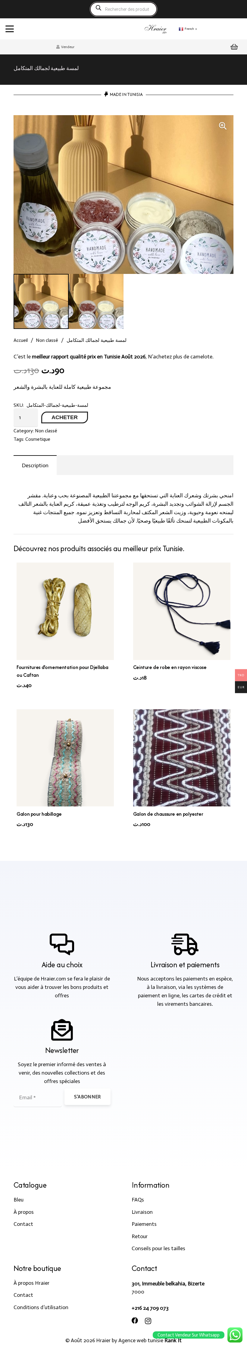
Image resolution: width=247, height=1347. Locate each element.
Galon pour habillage (39, 814)
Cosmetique (37, 439)
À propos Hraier (31, 1283)
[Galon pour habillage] (65, 757)
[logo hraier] (156, 29)
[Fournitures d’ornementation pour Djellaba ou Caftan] (65, 611)
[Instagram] (148, 1321)
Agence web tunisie (140, 1340)
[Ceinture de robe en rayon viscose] (181, 611)
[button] (9, 29)
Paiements (144, 1224)
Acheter (65, 417)
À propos (24, 1212)
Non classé (47, 340)
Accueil (21, 340)
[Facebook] (135, 1321)
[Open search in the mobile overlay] (123, 9)
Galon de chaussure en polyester (168, 814)
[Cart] (234, 46)
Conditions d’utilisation (41, 1307)
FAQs (138, 1199)
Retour (140, 1236)
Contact (23, 1224)
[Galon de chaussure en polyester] (181, 757)
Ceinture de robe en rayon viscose (170, 667)
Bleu (18, 1199)
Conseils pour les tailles (158, 1248)
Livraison (142, 1212)
